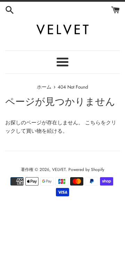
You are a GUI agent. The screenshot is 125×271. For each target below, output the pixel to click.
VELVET (59, 169)
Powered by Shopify (86, 169)
